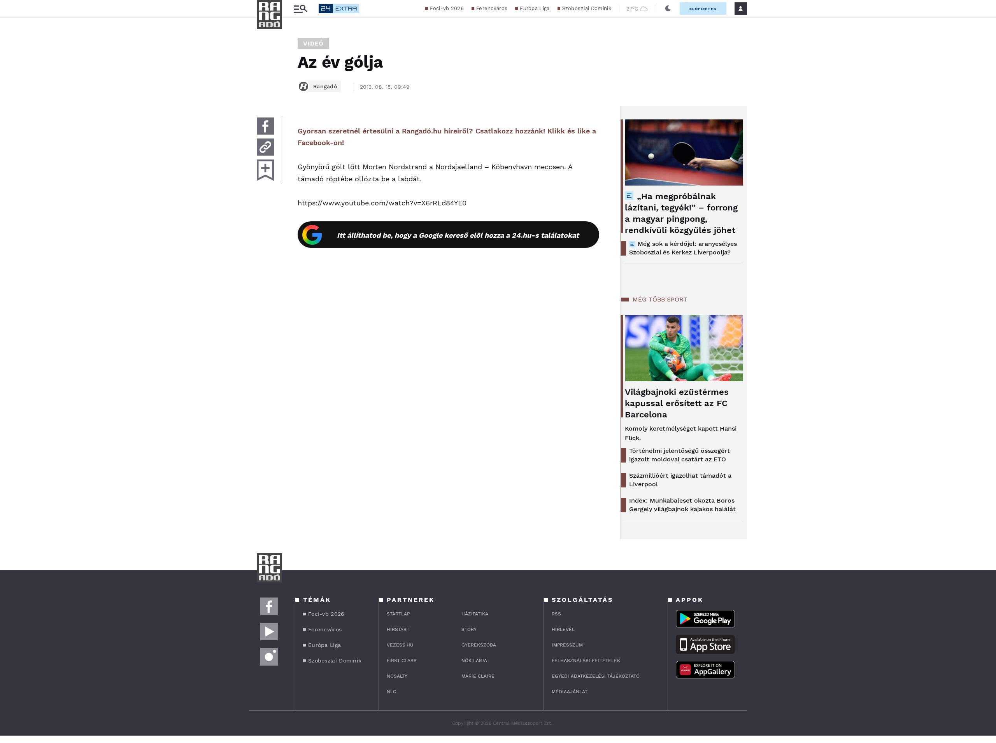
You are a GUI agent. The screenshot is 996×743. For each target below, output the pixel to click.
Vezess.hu (400, 645)
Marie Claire (477, 676)
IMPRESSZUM (567, 645)
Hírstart (398, 629)
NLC (391, 691)
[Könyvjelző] (265, 170)
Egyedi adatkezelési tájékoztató (596, 676)
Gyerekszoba (478, 645)
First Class (402, 660)
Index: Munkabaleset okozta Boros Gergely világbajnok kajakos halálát (682, 505)
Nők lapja (474, 660)
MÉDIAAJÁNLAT (569, 691)
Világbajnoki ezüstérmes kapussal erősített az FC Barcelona (677, 403)
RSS (556, 614)
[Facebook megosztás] (265, 126)
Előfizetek (703, 9)
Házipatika (474, 614)
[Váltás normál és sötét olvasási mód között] (668, 8)
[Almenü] (300, 9)
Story (469, 629)
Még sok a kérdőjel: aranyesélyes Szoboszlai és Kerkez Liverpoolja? (683, 248)
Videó (313, 43)
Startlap (398, 614)
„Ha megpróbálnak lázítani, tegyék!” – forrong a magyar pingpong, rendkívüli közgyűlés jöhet (681, 213)
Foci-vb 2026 (447, 8)
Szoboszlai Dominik (586, 8)
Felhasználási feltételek (586, 660)
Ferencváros (491, 8)
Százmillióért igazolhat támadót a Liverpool (680, 480)
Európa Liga (534, 8)
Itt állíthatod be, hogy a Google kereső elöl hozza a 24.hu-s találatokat (458, 235)
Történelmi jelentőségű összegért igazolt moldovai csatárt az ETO (679, 455)
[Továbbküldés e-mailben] (265, 147)
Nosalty (397, 676)
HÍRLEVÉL (563, 629)
